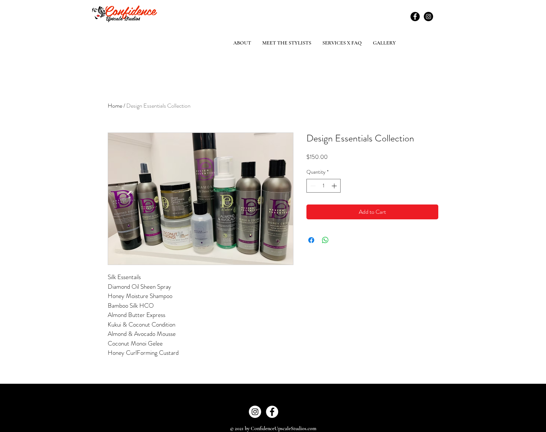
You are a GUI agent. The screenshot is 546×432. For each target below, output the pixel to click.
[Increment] (334, 185)
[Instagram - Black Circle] (428, 16)
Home (115, 105)
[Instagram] (255, 412)
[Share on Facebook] (311, 240)
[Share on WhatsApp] (325, 240)
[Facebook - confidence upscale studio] (415, 16)
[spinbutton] (323, 185)
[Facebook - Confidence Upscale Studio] (272, 412)
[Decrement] (312, 185)
